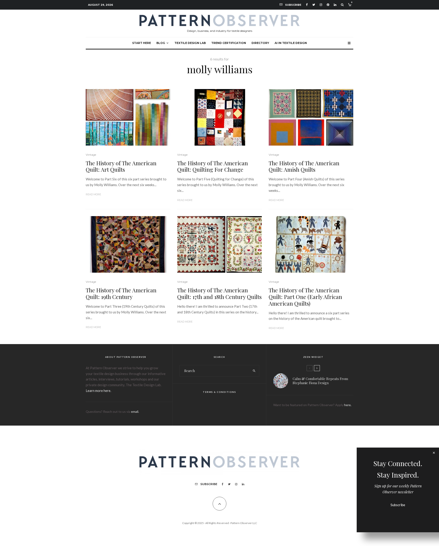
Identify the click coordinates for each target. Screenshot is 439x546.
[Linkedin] (335, 4)
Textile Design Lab (190, 43)
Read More (93, 194)
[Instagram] (320, 4)
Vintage (91, 154)
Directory (260, 43)
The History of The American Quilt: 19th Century (121, 293)
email (134, 411)
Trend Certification (228, 43)
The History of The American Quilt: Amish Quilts (304, 166)
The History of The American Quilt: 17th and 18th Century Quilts (219, 293)
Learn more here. (98, 390)
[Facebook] (307, 4)
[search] (254, 370)
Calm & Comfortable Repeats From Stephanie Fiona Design (320, 381)
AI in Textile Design (291, 43)
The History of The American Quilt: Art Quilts (121, 166)
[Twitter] (313, 4)
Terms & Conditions (219, 392)
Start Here (141, 43)
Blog (160, 43)
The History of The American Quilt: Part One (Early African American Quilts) (305, 297)
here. (347, 405)
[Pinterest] (328, 4)
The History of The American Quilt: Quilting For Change (212, 166)
